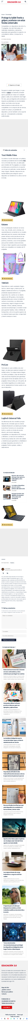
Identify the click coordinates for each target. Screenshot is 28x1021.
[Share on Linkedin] (14, 1018)
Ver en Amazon (8, 220)
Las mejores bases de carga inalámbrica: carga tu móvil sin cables (12, 874)
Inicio (2, 14)
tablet (9, 92)
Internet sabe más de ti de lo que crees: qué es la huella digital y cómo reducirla (18, 478)
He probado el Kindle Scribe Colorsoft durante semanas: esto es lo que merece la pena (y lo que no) (13, 774)
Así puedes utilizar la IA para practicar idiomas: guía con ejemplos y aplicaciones (11, 705)
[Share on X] (4, 1018)
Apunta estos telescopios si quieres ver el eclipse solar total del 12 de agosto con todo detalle (13, 841)
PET (24, 160)
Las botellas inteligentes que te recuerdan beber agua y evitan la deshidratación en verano (13, 740)
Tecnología (8, 14)
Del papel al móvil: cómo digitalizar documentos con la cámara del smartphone (18, 496)
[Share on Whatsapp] (11, 1018)
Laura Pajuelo (6, 42)
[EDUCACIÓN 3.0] (14, 1)
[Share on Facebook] (1, 1018)
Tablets (12, 562)
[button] (2, 1)
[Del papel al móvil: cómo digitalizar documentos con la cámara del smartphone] (7, 497)
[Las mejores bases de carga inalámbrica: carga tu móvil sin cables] (14, 861)
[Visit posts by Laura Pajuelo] (2, 569)
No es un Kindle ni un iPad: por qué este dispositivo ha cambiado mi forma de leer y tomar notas (13, 807)
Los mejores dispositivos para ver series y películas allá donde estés (18, 487)
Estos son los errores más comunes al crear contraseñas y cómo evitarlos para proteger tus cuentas (13, 672)
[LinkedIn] (7, 573)
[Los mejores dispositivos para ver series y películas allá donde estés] (7, 488)
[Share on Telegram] (17, 1018)
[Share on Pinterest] (7, 1018)
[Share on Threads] (20, 1018)
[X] (3, 573)
